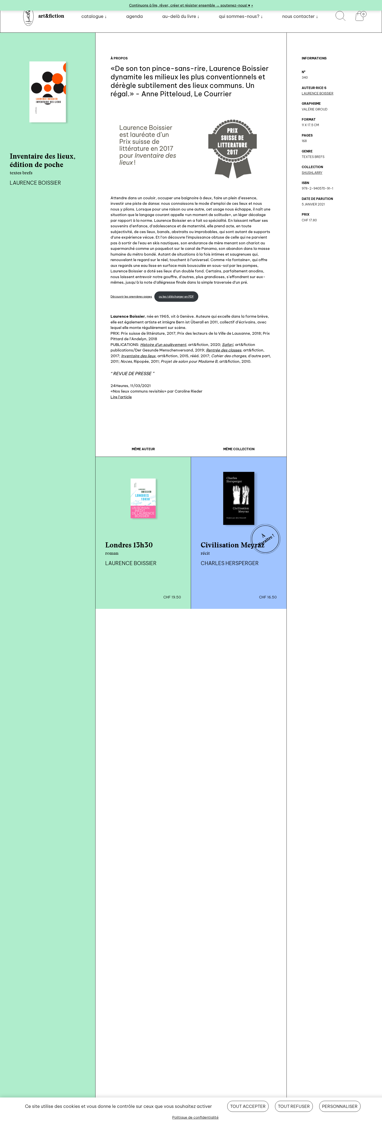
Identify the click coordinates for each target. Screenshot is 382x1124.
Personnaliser (340, 1106)
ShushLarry (312, 173)
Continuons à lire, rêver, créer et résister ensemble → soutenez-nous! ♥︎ (189, 5)
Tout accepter (248, 1106)
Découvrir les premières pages (131, 296)
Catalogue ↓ (94, 16)
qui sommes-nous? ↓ (241, 16)
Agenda (134, 16)
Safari (227, 344)
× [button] (252, 5)
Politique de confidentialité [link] (195, 1117)
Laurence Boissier (317, 93)
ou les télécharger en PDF (176, 296)
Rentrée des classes (223, 350)
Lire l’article (121, 397)
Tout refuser (294, 1106)
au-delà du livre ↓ (180, 16)
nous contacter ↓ (300, 16)
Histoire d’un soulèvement (163, 344)
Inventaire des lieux (138, 355)
